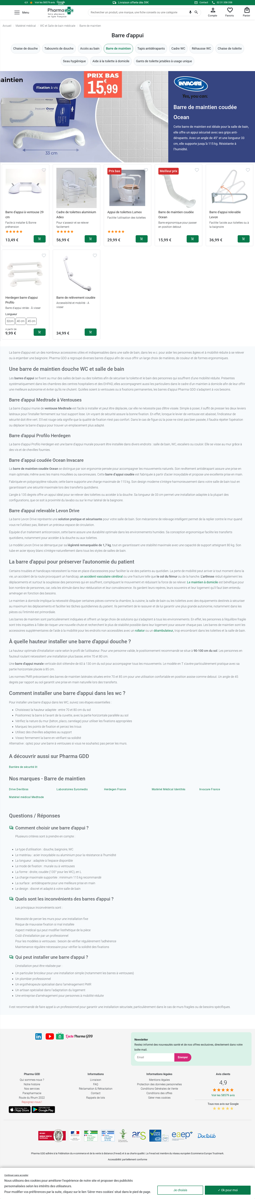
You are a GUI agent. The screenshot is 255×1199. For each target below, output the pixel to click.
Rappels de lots (95, 1097)
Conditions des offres (159, 1093)
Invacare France (209, 789)
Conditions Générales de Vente (159, 1088)
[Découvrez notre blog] (79, 1036)
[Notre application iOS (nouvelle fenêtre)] (20, 1109)
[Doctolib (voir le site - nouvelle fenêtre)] (206, 1135)
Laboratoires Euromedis (72, 789)
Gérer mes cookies (159, 1097)
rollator (140, 630)
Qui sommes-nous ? (32, 1079)
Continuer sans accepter (16, 1175)
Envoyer (183, 1057)
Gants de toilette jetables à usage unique (164, 61)
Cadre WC (178, 48)
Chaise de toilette (230, 48)
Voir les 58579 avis (45, 2)
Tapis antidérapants (151, 48)
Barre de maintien (118, 48)
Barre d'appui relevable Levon (225, 214)
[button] (17, 12)
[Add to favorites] (44, 170)
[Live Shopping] (60, 1036)
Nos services (32, 1088)
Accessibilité (114, 1159)
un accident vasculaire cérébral (101, 576)
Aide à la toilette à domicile (110, 61)
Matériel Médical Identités (168, 789)
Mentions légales (159, 1079)
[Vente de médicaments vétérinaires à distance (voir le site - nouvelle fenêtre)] (108, 1135)
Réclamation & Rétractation (95, 1088)
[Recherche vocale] (190, 13)
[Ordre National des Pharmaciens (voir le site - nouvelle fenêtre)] (123, 1135)
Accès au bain (89, 48)
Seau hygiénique (74, 61)
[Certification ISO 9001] (52, 1135)
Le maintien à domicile (202, 582)
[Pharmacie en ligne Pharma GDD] (59, 12)
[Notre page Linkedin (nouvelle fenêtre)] (38, 1036)
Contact (203, 2)
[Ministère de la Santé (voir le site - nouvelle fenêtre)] (75, 1135)
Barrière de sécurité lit (23, 767)
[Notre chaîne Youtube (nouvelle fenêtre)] (50, 1036)
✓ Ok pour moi (228, 1190)
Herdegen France (115, 789)
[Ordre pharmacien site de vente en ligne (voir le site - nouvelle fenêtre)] (91, 1135)
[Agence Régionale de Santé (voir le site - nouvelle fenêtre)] (139, 1136)
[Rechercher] (196, 12)
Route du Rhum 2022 (32, 1097)
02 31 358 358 (224, 2)
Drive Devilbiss (18, 789)
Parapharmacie (32, 1093)
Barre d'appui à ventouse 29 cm (24, 214)
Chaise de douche (25, 48)
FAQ (95, 1084)
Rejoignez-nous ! (32, 1102)
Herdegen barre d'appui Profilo (21, 300)
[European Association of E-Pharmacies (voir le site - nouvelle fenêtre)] (182, 1135)
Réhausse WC (201, 48)
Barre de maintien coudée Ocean (176, 214)
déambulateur (163, 630)
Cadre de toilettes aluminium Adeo (76, 214)
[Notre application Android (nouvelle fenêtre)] (43, 1109)
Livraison (95, 1079)
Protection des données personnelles (159, 1084)
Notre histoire (32, 1084)
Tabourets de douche (59, 48)
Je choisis (180, 1190)
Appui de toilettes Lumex (124, 212)
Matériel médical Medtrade (26, 797)
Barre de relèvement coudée (75, 297)
